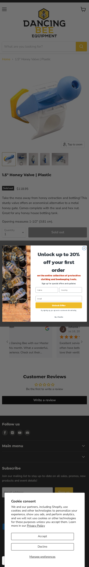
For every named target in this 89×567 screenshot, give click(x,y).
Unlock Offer (58, 305)
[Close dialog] (84, 248)
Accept (42, 536)
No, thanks (58, 316)
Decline (42, 547)
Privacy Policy (36, 526)
